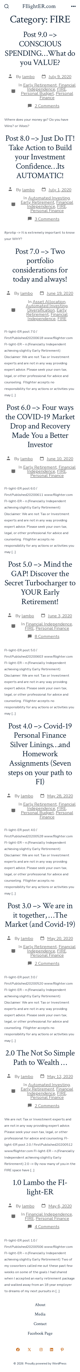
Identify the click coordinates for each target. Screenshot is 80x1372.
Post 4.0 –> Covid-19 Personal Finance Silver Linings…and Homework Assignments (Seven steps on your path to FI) (40, 754)
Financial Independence (51, 87)
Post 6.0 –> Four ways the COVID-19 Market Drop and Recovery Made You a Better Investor (40, 426)
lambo (28, 76)
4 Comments (47, 1226)
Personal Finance (56, 95)
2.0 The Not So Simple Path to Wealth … (40, 1058)
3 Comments (47, 219)
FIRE (61, 89)
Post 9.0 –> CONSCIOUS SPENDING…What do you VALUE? (40, 48)
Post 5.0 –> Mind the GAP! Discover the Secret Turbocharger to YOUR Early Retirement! (40, 583)
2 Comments (47, 106)
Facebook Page (40, 1333)
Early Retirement (40, 85)
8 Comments (47, 636)
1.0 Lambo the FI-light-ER (40, 1187)
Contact (40, 1323)
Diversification (41, 310)
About (40, 1304)
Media (40, 1314)
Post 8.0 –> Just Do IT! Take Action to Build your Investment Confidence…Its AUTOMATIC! (40, 157)
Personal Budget (37, 93)
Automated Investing (49, 198)
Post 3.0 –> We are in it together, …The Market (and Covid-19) (40, 915)
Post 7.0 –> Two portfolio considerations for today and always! (40, 265)
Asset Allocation (49, 302)
